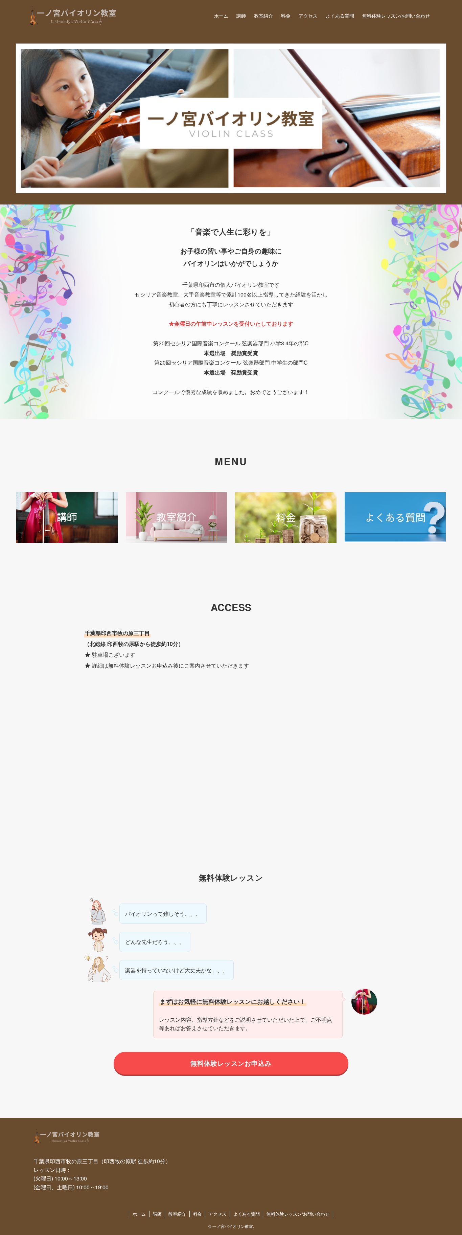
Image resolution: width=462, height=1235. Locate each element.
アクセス (217, 1214)
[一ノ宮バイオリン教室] (73, 15)
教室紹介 (177, 1214)
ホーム (139, 1214)
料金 (197, 1214)
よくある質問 (246, 1214)
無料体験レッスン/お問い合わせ (298, 1214)
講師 (157, 1214)
